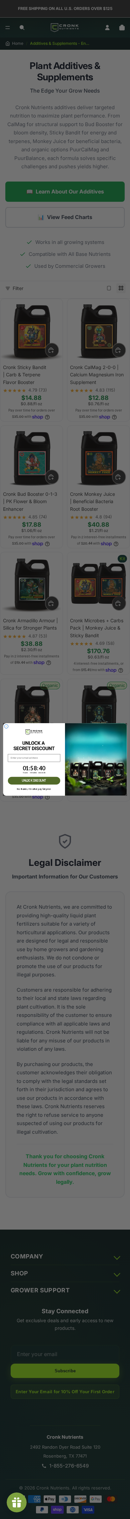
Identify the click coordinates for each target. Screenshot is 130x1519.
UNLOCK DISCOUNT (34, 780)
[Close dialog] (6, 726)
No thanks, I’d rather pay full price (34, 789)
